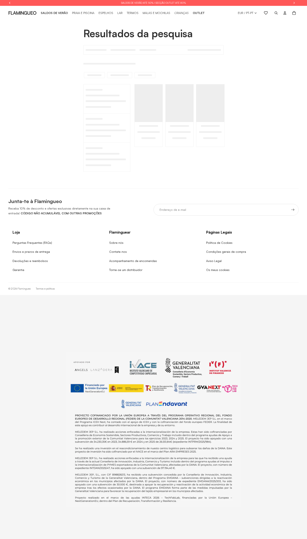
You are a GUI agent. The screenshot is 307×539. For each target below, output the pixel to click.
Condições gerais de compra (226, 251)
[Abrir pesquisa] (276, 13)
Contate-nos (118, 251)
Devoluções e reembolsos (30, 261)
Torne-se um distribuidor (125, 270)
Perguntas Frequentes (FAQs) (32, 242)
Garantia (18, 270)
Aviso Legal (214, 261)
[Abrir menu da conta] (284, 13)
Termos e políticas (45, 288)
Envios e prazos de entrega (31, 251)
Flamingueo (24, 288)
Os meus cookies (218, 270)
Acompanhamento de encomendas (133, 261)
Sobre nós (116, 242)
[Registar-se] (293, 210)
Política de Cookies (219, 242)
